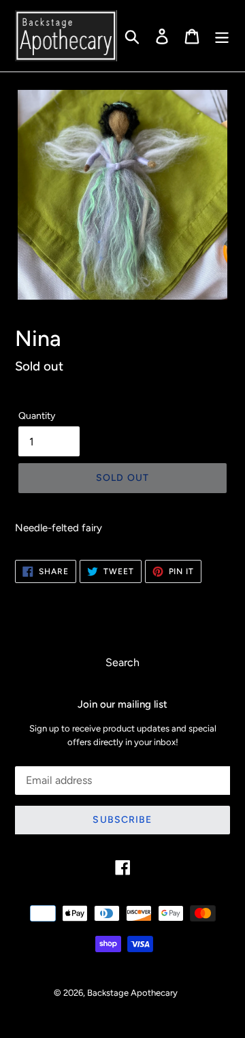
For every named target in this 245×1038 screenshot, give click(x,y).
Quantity (36, 416)
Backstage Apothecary (132, 993)
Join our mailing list (122, 704)
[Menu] (222, 35)
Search (122, 662)
